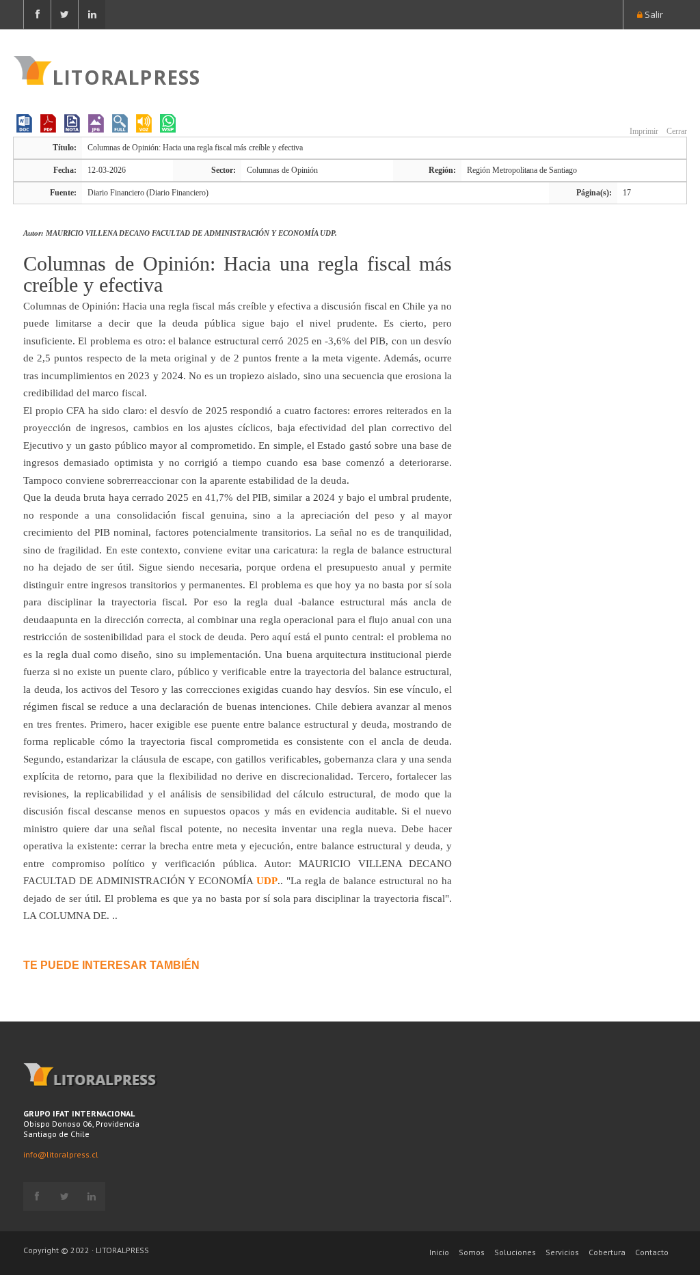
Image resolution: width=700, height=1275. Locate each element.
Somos (472, 1252)
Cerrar (675, 131)
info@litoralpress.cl (60, 1154)
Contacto (652, 1252)
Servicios (562, 1252)
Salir (653, 14)
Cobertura (607, 1252)
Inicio (439, 1252)
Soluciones (515, 1252)
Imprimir (643, 131)
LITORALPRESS (126, 75)
